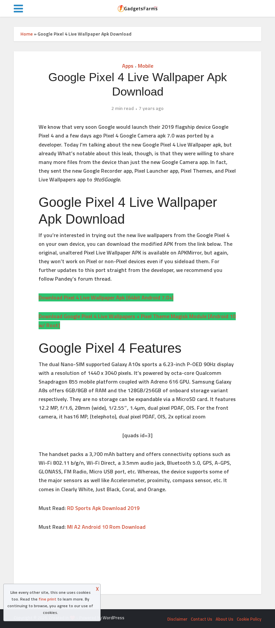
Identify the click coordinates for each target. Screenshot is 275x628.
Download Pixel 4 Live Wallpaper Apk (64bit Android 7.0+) (106, 297)
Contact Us (201, 619)
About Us (224, 619)
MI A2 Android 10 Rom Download (106, 527)
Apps (127, 66)
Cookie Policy (249, 619)
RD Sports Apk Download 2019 (103, 508)
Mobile (145, 66)
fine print (47, 599)
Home (26, 33)
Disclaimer (177, 619)
